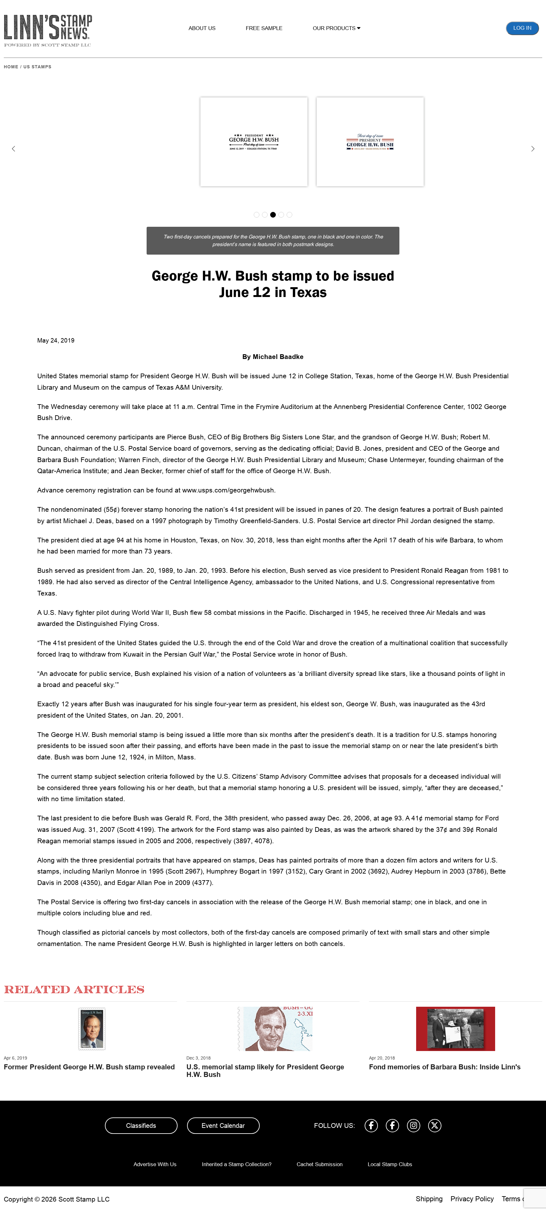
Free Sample (264, 28)
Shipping (429, 1199)
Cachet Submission (320, 1164)
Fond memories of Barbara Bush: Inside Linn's (445, 1067)
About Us (202, 28)
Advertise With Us (155, 1164)
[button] (13, 148)
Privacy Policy (472, 1199)
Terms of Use (522, 1199)
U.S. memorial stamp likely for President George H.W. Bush (265, 1071)
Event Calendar (223, 1125)
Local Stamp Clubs (390, 1164)
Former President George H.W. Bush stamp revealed (89, 1067)
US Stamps (37, 66)
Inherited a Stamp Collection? (236, 1164)
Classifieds (141, 1125)
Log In (522, 28)
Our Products (335, 28)
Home (11, 66)
